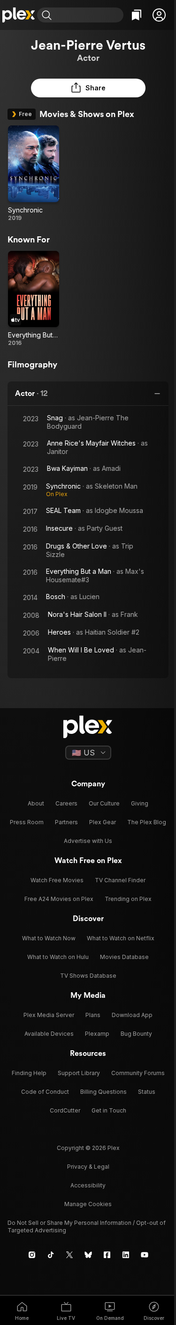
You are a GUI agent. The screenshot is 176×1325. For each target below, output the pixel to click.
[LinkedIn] (125, 1254)
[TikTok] (50, 1254)
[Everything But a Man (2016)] (33, 299)
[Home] (19, 15)
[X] (69, 1254)
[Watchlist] (136, 15)
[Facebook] (107, 1254)
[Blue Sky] (88, 1254)
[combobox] (88, 14)
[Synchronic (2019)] (33, 173)
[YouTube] (144, 1254)
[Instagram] (32, 1254)
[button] (159, 15)
